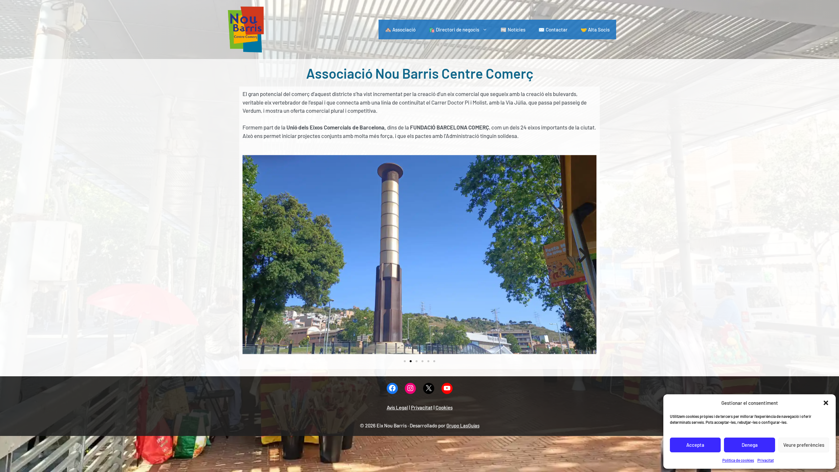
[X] (429, 388)
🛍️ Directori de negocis (454, 29)
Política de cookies (738, 460)
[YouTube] (447, 388)
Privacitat (765, 460)
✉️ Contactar (553, 29)
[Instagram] (410, 388)
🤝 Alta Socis (595, 29)
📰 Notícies (512, 29)
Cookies (444, 407)
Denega (750, 445)
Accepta (695, 445)
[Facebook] (392, 388)
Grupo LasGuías (462, 425)
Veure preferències (803, 445)
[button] (826, 403)
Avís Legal (397, 407)
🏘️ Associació (400, 29)
